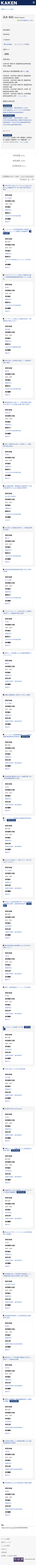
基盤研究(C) (8, 210)
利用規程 (4, 1552)
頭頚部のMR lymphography (13, 1108)
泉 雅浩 (7, 1491)
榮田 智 (7, 371)
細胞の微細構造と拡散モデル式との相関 (17, 695)
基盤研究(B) (8, 968)
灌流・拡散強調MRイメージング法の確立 (18, 987)
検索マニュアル (6, 1542)
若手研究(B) (8, 926)
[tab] (19, 155)
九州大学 (7, 520)
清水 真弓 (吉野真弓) (10, 496)
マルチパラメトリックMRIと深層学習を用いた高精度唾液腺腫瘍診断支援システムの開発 (17, 277)
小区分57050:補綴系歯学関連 (21, 122)
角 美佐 (7, 287)
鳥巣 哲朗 (7, 329)
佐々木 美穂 (8, 198)
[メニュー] (33, 2)
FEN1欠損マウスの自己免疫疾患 (15, 1069)
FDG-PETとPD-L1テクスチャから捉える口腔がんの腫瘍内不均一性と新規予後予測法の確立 (17, 187)
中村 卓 (7, 956)
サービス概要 (5, 1539)
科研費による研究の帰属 (9, 1556)
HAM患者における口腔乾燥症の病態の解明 (18, 1483)
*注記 (31, 20)
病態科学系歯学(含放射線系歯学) (13, 112)
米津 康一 (13, 1284)
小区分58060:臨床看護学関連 (12, 124)
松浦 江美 (7, 413)
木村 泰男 (7, 1077)
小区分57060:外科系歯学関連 (13, 216)
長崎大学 (7, 221)
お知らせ (4, 1549)
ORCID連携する (24, 20)
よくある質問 (5, 1545)
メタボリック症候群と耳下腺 (14, 1027)
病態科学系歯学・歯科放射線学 (13, 108)
